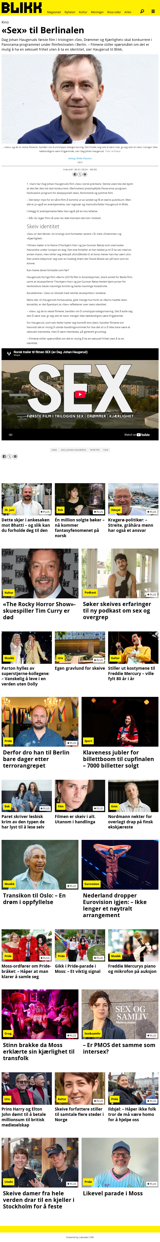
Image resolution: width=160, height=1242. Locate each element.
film (105, 449)
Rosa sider (114, 12)
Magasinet (54, 12)
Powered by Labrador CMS (80, 1237)
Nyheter (70, 12)
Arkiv (128, 12)
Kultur (83, 12)
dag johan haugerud (73, 449)
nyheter (95, 449)
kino (54, 449)
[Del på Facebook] (74, 174)
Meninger (97, 12)
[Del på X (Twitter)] (80, 174)
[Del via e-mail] (84, 174)
